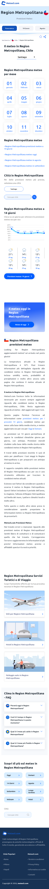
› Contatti (31, 874)
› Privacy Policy (33, 864)
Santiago (14, 189)
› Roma (5, 859)
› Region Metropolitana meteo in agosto (22, 160)
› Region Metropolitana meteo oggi (20, 154)
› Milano (6, 864)
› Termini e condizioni (36, 859)
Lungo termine (31, 791)
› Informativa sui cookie (37, 869)
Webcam (10, 799)
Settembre (11, 791)
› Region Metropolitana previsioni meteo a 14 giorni (23, 147)
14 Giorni (26, 28)
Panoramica (9, 28)
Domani (38, 428)
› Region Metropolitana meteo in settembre (24, 166)
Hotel (30, 799)
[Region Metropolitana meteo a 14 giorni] (24, 234)
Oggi (30, 428)
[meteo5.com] (10, 3)
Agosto (31, 783)
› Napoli (6, 869)
